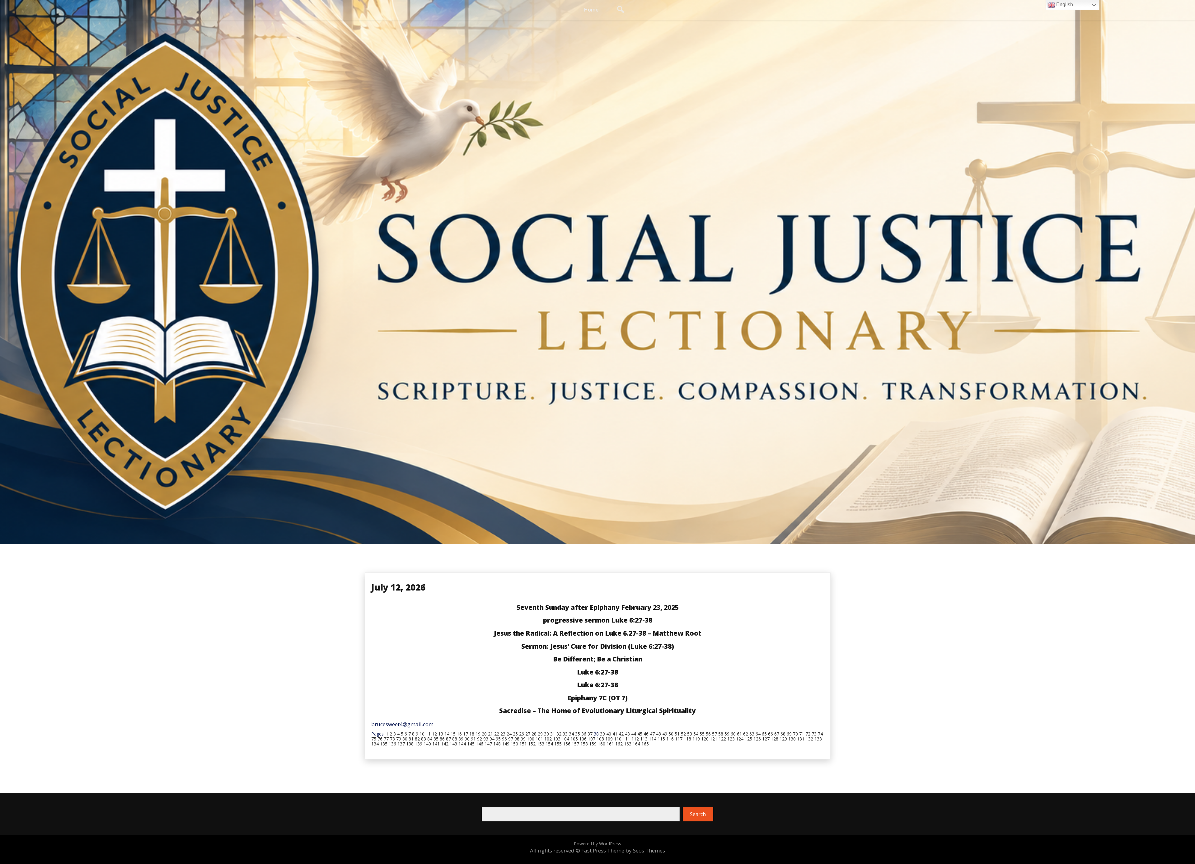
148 (497, 744)
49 (664, 734)
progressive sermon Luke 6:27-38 (597, 620)
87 (448, 739)
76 (379, 739)
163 (627, 744)
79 (398, 739)
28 (534, 734)
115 (661, 739)
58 (720, 734)
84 (429, 739)
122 (722, 739)
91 (473, 739)
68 (782, 734)
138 (410, 744)
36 (583, 734)
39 (602, 734)
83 (423, 739)
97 (510, 739)
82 (417, 739)
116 (670, 739)
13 (440, 734)
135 (383, 744)
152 (532, 744)
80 (404, 739)
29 (540, 734)
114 (652, 739)
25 (515, 734)
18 (471, 734)
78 (392, 739)
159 (593, 744)
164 (636, 744)
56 (708, 734)
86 (442, 739)
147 (488, 744)
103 (556, 739)
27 (527, 734)
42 (621, 734)
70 (795, 734)
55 (702, 734)
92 (479, 739)
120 (705, 739)
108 (600, 739)
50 (670, 734)
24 (509, 734)
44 (633, 734)
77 (386, 739)
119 (696, 739)
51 (677, 734)
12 (434, 734)
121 (713, 739)
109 (609, 739)
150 (514, 744)
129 (783, 739)
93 (485, 739)
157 (575, 744)
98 (516, 739)
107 (591, 739)
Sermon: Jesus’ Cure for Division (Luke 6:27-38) (597, 646)
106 (583, 739)
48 (658, 734)
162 (619, 744)
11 (428, 734)
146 (479, 744)
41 (614, 734)
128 (774, 739)
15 (453, 734)
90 (467, 739)
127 (766, 739)
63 (751, 734)
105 (574, 739)
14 (446, 734)
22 (496, 734)
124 (739, 739)
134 (375, 744)
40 (608, 734)
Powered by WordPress (597, 844)
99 (523, 739)
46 (646, 734)
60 (733, 734)
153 (540, 744)
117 (678, 739)
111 (626, 739)
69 (789, 734)
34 (571, 734)
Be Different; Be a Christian (597, 659)
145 (471, 744)
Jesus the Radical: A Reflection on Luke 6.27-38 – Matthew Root (597, 633)
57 (714, 734)
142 (444, 744)
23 (502, 734)
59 (726, 734)
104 (565, 739)
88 (454, 739)
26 (521, 734)
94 (492, 739)
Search (698, 814)
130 (792, 739)
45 (639, 734)
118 (687, 739)
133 (818, 739)
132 (809, 739)
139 (418, 744)
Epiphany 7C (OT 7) (597, 698)
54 (695, 734)
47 (652, 734)
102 (548, 739)
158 (584, 744)
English (1064, 4)
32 (558, 734)
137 (401, 744)
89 (460, 739)
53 (689, 734)
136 (392, 744)
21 (490, 734)
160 (601, 744)
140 (427, 744)
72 (807, 734)
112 (635, 739)
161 (610, 744)
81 (411, 739)
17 (465, 734)
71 (801, 734)
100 (530, 739)
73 (814, 734)
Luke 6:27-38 (597, 672)
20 (484, 734)
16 (459, 734)
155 (558, 744)
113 (644, 739)
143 (453, 744)
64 (758, 734)
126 (757, 739)
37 (590, 734)
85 (435, 739)
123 (731, 739)
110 (617, 739)
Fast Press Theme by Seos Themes (623, 850)
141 (436, 744)
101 (539, 739)
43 (627, 734)
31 (552, 734)
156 (566, 744)
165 (645, 744)
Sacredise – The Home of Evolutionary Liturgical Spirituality (597, 710)
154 (549, 744)
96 (504, 739)
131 (800, 739)
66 (770, 734)
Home (591, 9)
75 (373, 739)
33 (565, 734)
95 (498, 739)
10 (421, 734)
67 (776, 734)
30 (546, 734)
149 (505, 744)
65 (764, 734)
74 (820, 734)
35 (577, 734)
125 (748, 739)
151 (523, 744)
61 (739, 734)
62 (745, 734)
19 (478, 734)
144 (462, 744)
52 (683, 734)
